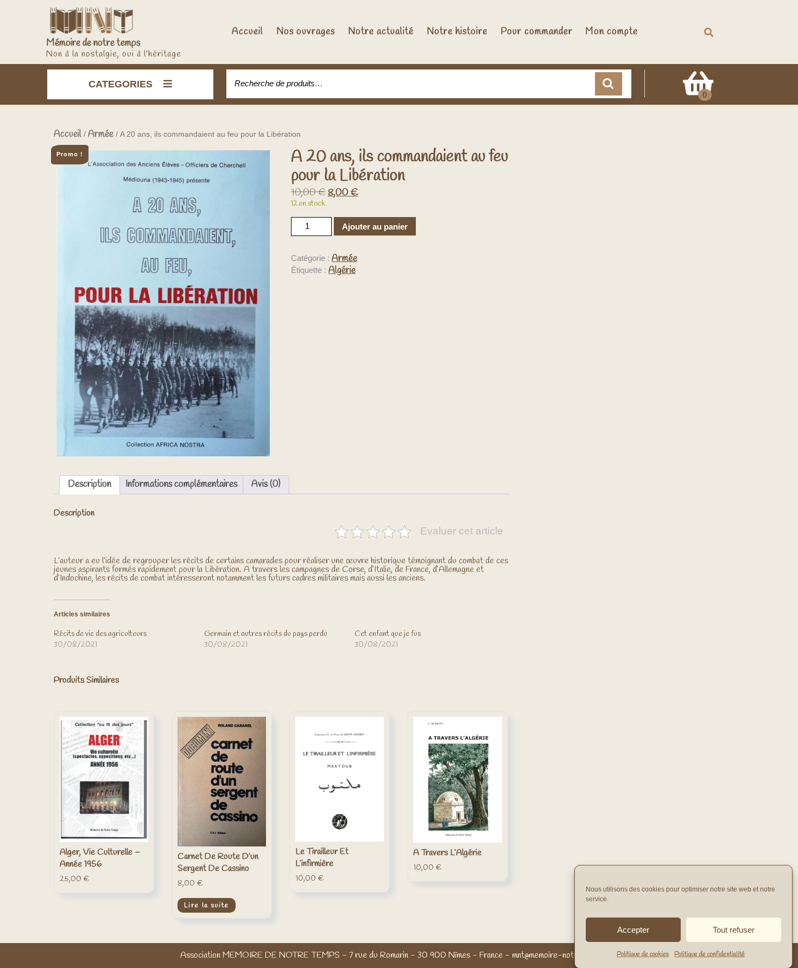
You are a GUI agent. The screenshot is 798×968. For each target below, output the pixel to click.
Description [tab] (89, 484)
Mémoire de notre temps (93, 42)
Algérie (342, 270)
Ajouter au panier (375, 226)
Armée (100, 134)
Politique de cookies (643, 954)
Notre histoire (457, 32)
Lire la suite (206, 905)
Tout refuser (734, 929)
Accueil (247, 32)
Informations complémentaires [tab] (181, 484)
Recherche (608, 83)
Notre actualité (381, 32)
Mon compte (612, 32)
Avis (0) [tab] (266, 484)
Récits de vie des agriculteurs (100, 634)
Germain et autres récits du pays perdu (265, 634)
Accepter (633, 929)
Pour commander (537, 32)
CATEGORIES (120, 84)
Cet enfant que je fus (387, 634)
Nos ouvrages (305, 32)
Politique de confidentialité (709, 954)
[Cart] (698, 91)
